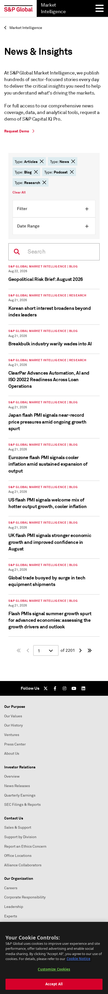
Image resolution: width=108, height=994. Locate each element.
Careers (10, 888)
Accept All (54, 984)
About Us (11, 753)
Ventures (11, 735)
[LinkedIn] (83, 688)
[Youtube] (74, 688)
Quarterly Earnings (19, 795)
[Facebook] (55, 688)
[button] (42, 161)
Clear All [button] (19, 192)
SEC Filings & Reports (22, 804)
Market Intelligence (25, 28)
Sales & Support (17, 827)
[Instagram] (64, 688)
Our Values (13, 716)
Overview (12, 776)
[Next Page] (80, 650)
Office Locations (17, 855)
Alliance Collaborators (22, 865)
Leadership (13, 906)
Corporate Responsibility (25, 897)
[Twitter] (45, 688)
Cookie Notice (78, 958)
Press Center (15, 744)
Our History (13, 725)
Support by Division (20, 837)
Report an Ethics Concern (25, 846)
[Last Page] (89, 650)
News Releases (17, 786)
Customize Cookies (54, 969)
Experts (10, 916)
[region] (54, 958)
